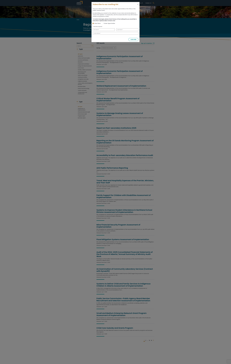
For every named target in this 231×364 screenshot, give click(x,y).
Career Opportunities (109, 23)
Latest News (97, 23)
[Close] (138, 4)
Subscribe (133, 39)
